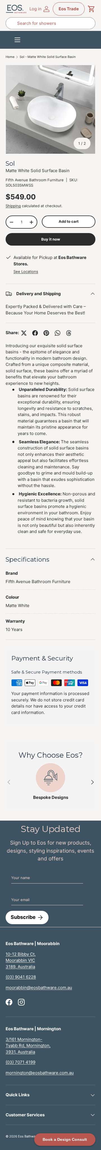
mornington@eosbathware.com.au (40, 1072)
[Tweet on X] (23, 333)
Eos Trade (69, 8)
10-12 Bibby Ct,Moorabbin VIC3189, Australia (21, 960)
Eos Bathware (28, 1136)
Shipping (13, 206)
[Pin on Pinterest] (46, 333)
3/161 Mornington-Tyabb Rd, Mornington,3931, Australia (28, 1045)
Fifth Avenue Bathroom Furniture (35, 180)
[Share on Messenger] (68, 333)
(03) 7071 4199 (20, 1062)
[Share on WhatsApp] (57, 333)
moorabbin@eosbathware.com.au (39, 987)
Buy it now (50, 239)
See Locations (25, 271)
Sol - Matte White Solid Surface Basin (48, 56)
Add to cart (69, 221)
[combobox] (50, 23)
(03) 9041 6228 (21, 977)
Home (10, 56)
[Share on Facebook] (35, 333)
